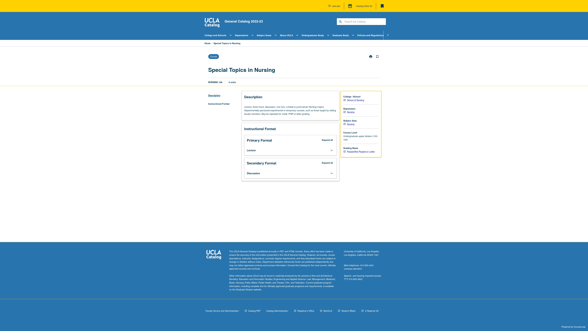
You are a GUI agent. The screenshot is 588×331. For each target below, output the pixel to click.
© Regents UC (372, 310)
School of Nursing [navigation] (355, 100)
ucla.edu (336, 6)
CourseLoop (580, 326)
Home (208, 43)
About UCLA (286, 35)
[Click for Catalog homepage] (212, 23)
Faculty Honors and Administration (222, 310)
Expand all (327, 139)
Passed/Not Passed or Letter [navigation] (361, 151)
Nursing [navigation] (350, 112)
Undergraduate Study (313, 35)
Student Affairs (348, 310)
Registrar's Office (306, 310)
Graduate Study (340, 35)
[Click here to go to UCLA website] (213, 255)
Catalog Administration (277, 310)
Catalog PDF (254, 310)
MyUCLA (328, 310)
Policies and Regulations (370, 35)
